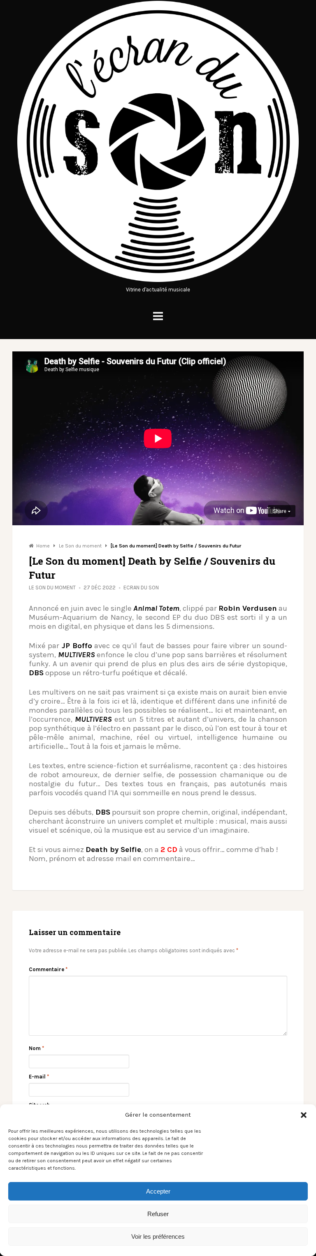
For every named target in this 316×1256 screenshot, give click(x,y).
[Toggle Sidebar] (158, 316)
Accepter (158, 1191)
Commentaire (48, 969)
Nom (36, 1048)
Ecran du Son (141, 587)
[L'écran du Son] (158, 281)
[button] (304, 1115)
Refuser (158, 1213)
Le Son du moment (52, 587)
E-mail (39, 1077)
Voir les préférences (158, 1236)
